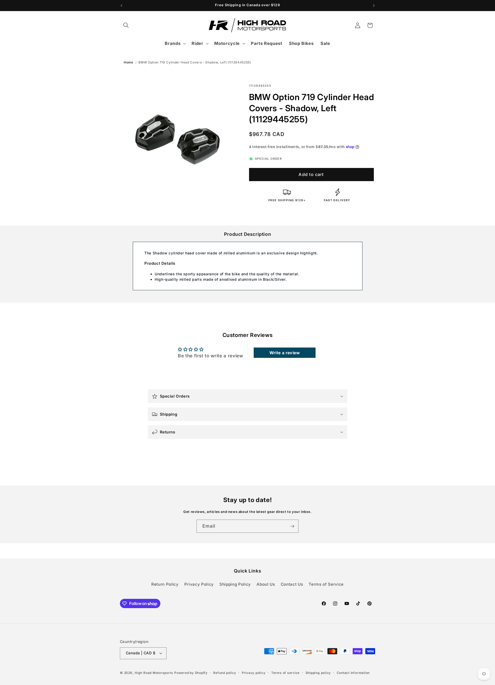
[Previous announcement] (121, 5)
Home (128, 62)
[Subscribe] (292, 526)
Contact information (353, 673)
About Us (266, 584)
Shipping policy (318, 673)
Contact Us (292, 584)
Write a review (284, 352)
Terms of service (285, 673)
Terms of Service (326, 584)
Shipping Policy (235, 584)
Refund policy (224, 673)
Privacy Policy (199, 584)
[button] (126, 25)
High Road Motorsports (154, 673)
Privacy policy (254, 673)
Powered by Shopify (191, 673)
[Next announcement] (374, 5)
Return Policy (165, 584)
